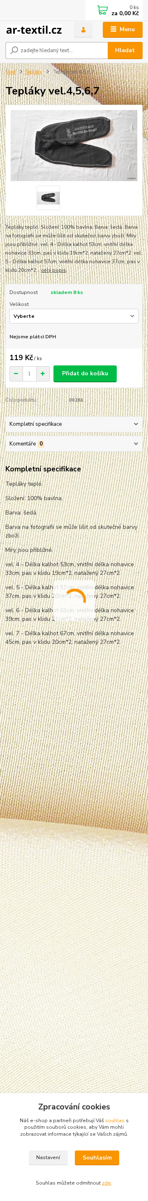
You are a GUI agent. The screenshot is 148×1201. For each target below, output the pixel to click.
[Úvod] (33, 30)
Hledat (125, 50)
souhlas (115, 1120)
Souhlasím (97, 1158)
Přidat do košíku (85, 373)
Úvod (10, 72)
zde (106, 1183)
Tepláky (33, 72)
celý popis (53, 270)
